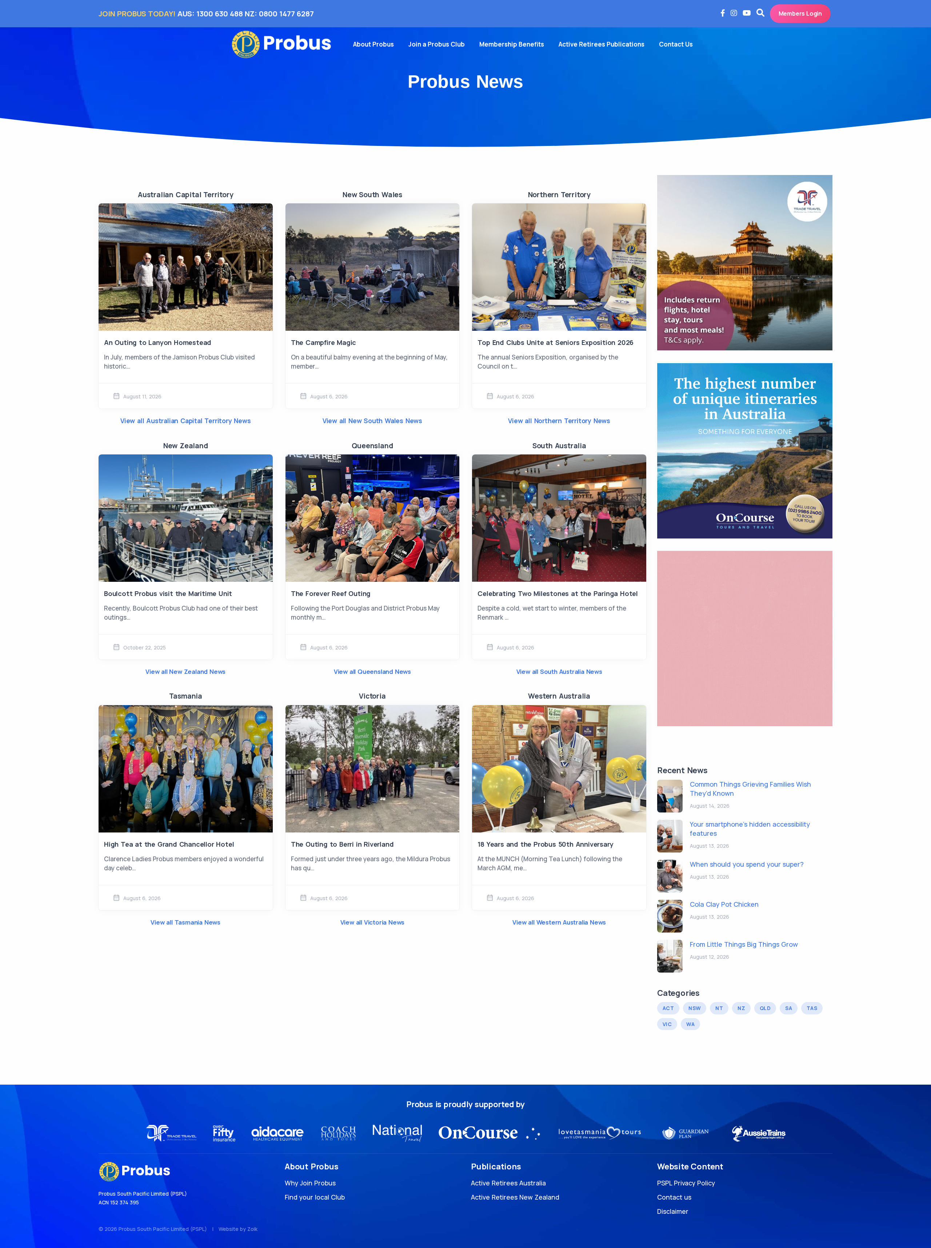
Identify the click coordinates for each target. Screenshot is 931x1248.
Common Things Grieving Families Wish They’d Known (750, 789)
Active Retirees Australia (508, 1183)
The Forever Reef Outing (331, 593)
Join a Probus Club (436, 44)
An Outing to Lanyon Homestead (157, 342)
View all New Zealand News (185, 671)
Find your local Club (315, 1197)
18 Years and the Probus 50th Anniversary (545, 844)
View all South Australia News (559, 671)
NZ (741, 1008)
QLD (765, 1008)
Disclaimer (672, 1211)
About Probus (373, 44)
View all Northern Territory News (559, 420)
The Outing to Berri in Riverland (342, 844)
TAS (812, 1008)
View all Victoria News (372, 922)
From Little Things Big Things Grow (744, 944)
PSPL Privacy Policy (686, 1183)
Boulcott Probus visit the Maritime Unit (168, 593)
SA (788, 1008)
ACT (668, 1008)
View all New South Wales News (372, 420)
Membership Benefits (511, 44)
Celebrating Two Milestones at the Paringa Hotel (558, 593)
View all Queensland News (372, 671)
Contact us (674, 1197)
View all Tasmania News (185, 922)
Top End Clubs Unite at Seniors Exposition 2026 (556, 342)
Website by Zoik (238, 1228)
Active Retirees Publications (601, 44)
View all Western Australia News (559, 922)
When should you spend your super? (747, 864)
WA (690, 1024)
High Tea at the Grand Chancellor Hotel (169, 844)
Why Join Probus (310, 1183)
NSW (694, 1008)
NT (719, 1008)
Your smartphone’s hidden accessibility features (750, 829)
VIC (667, 1024)
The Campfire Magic (323, 342)
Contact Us (676, 44)
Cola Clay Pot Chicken (724, 904)
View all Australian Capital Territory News (185, 420)
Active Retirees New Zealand (515, 1197)
